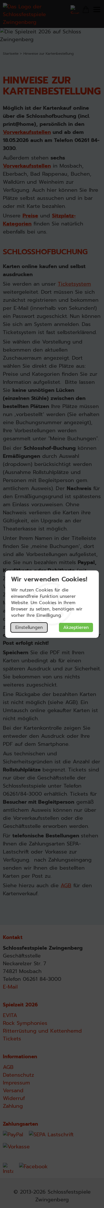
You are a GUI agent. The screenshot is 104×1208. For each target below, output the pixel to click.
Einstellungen (29, 627)
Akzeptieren (76, 627)
